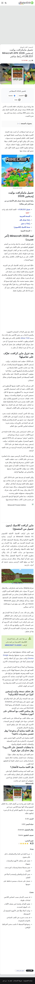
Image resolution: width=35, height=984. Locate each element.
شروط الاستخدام (17, 980)
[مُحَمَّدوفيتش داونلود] (26, 2)
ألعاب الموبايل (23, 47)
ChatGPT (21, 95)
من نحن (5, 980)
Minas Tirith (25, 338)
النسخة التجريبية (25, 216)
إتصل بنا (10, 980)
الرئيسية (31, 47)
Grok (16, 100)
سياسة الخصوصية (27, 980)
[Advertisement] (17, 24)
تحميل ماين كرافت (20, 970)
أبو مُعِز (30, 60)
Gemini (11, 95)
